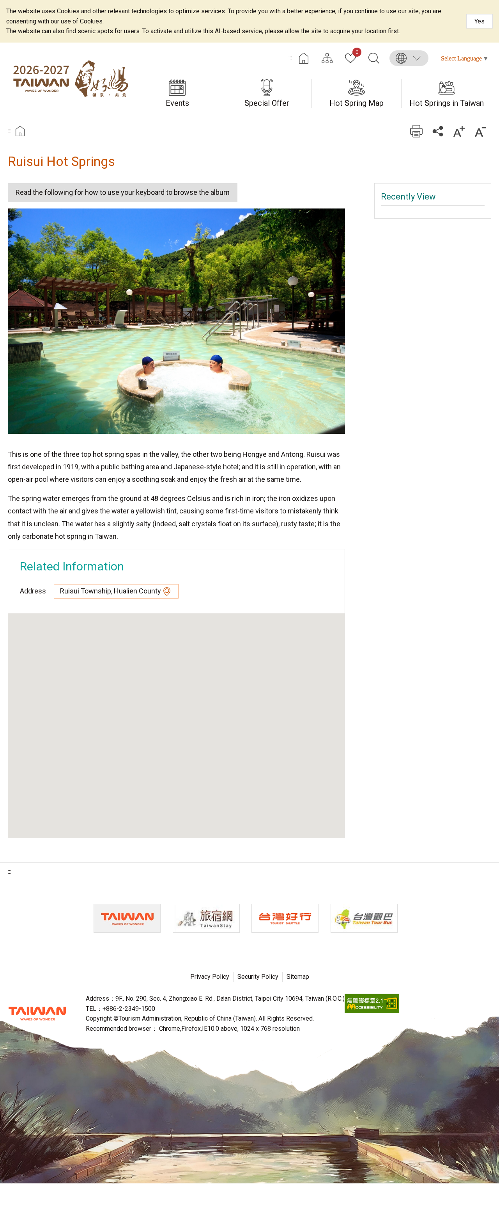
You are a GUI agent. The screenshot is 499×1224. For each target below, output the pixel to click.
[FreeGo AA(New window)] (372, 1011)
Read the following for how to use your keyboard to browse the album (123, 192)
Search (374, 58)
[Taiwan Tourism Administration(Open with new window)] (127, 918)
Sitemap (298, 976)
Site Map (327, 58)
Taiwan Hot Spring (70, 78)
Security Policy (257, 976)
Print (416, 131)
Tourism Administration (37, 1014)
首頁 (20, 131)
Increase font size (459, 131)
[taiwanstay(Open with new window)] (206, 918)
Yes (479, 21)
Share (437, 131)
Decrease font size (480, 131)
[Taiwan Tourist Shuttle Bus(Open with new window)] (285, 918)
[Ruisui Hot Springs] (176, 321)
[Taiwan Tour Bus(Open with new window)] (364, 918)
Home (303, 58)
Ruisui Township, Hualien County (110, 591)
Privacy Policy (209, 976)
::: (290, 58)
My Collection (357, 52)
